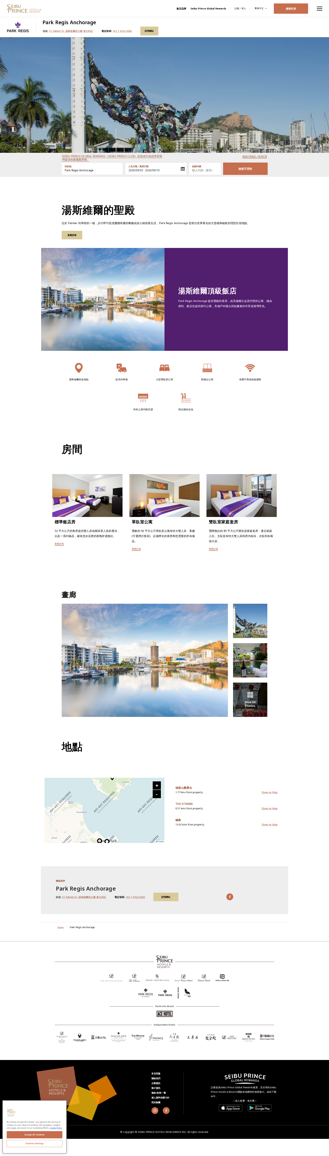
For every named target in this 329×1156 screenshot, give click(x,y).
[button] (106, 842)
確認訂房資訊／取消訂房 (254, 156)
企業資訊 (156, 1083)
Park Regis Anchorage (79, 170)
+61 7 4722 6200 (122, 31)
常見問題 (156, 1073)
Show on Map (270, 792)
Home (60, 927)
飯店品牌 (181, 8)
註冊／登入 (240, 8)
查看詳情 (72, 235)
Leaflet (161, 841)
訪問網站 (149, 30)
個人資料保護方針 (160, 1097)
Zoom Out (157, 794)
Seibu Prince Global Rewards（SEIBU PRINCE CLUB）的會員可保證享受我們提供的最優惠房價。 (112, 158)
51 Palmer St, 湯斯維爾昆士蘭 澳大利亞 (71, 31)
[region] (319, 8)
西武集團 (156, 1102)
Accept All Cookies (34, 1134)
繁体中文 (259, 8)
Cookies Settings (35, 1143)
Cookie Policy (56, 1128)
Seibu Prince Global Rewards (208, 8)
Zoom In (157, 785)
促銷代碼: (197, 166)
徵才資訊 (156, 1087)
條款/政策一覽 (158, 1092)
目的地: (68, 166)
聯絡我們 (156, 1078)
